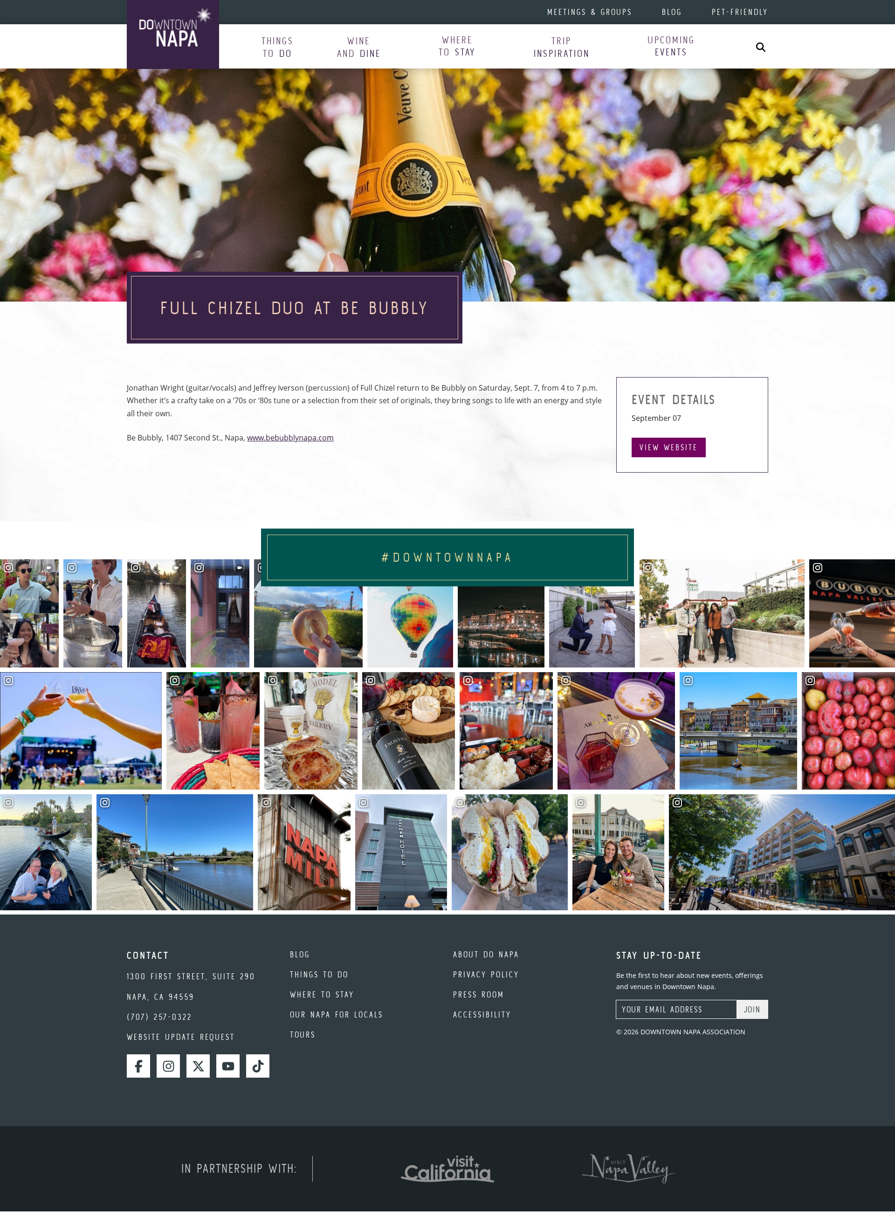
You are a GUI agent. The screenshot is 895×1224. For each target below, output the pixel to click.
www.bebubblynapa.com (290, 438)
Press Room (478, 994)
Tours (303, 1034)
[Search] (760, 46)
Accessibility (482, 1014)
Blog (672, 12)
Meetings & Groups (589, 12)
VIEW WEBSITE (669, 447)
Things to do (319, 974)
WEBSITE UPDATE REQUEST (181, 1037)
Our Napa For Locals (336, 1014)
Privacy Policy (486, 974)
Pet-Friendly (740, 12)
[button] (278, 46)
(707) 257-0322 (159, 1017)
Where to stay (322, 994)
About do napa (486, 954)
